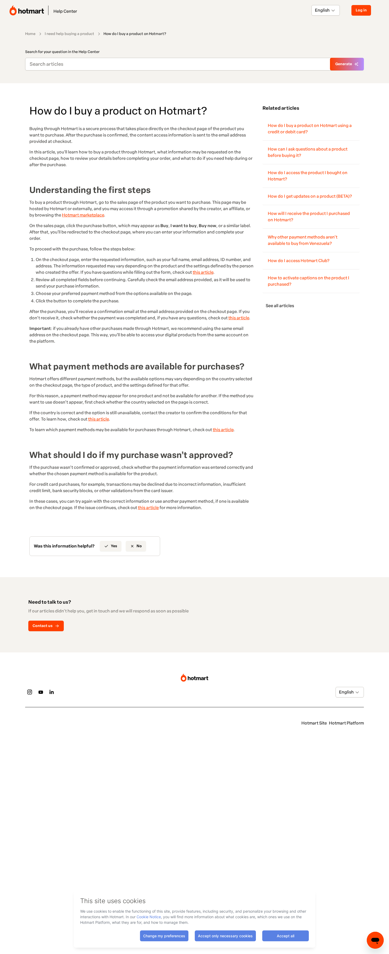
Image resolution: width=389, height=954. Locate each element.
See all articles (280, 305)
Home (30, 34)
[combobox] (315, 10)
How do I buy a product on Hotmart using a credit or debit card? (310, 128)
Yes (114, 546)
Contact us (43, 626)
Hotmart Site (314, 723)
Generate (343, 64)
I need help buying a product (69, 34)
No (139, 546)
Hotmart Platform (346, 723)
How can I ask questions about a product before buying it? (307, 152)
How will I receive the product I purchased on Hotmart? (309, 216)
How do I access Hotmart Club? (298, 260)
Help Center (65, 11)
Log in (361, 10)
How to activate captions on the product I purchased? (308, 281)
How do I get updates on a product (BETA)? (310, 196)
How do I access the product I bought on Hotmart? (307, 176)
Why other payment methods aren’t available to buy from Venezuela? (302, 240)
